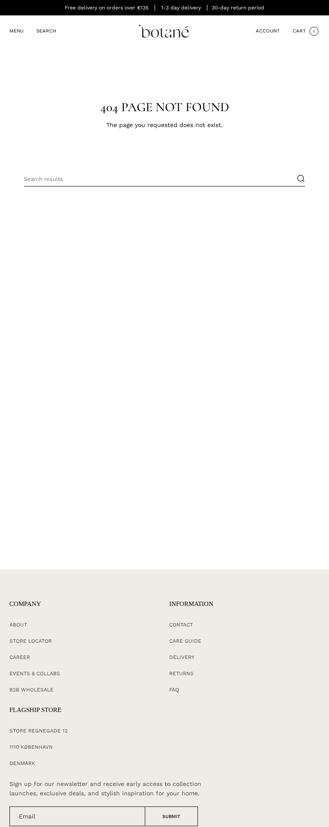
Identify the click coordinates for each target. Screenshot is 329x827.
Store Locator (30, 641)
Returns (181, 673)
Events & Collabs (34, 673)
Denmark (22, 763)
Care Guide (185, 641)
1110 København (31, 747)
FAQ (174, 690)
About (18, 625)
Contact (181, 625)
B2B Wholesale (31, 690)
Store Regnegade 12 (38, 731)
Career (19, 657)
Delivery (181, 657)
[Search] (296, 178)
